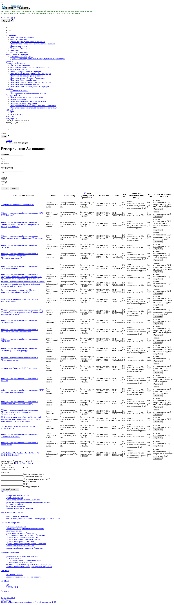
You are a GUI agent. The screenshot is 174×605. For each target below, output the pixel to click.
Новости (9, 61)
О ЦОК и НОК (12, 587)
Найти (4, 136)
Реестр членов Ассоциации (17, 54)
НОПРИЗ (9, 89)
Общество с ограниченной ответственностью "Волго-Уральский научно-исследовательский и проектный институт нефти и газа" (23, 312)
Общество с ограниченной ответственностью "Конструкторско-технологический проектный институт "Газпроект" (20, 224)
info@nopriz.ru (11, 118)
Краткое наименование (32, 477)
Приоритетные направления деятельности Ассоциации (32, 44)
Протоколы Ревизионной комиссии (24, 84)
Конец (30, 463)
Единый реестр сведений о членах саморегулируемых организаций (37, 59)
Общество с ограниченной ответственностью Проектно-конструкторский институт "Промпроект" (22, 237)
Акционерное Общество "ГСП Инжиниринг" (19, 368)
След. (24, 463)
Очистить (5, 489)
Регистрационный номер (33, 474)
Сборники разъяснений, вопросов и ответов (28, 93)
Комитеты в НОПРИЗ (19, 91)
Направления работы (18, 46)
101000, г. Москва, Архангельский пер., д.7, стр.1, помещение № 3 (28, 602)
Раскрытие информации (15, 63)
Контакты (10, 116)
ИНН (25, 484)
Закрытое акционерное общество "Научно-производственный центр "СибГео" (18, 291)
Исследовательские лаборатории (23, 104)
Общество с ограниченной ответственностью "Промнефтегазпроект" (19, 267)
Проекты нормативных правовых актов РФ (28, 101)
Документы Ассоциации (20, 65)
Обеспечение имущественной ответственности (29, 67)
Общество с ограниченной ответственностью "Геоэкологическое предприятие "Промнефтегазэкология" (19, 256)
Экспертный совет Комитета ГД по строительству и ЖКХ (33, 108)
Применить (14, 489)
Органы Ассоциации (18, 40)
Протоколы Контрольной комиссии (24, 80)
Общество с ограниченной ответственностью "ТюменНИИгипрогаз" (19, 435)
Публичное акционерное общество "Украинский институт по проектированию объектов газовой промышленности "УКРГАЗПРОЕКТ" (21, 419)
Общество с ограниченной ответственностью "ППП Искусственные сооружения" (22, 391)
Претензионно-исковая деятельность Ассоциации (30, 74)
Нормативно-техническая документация (26, 97)
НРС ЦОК (10, 110)
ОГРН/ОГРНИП (30, 482)
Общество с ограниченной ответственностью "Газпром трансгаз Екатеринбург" (19, 349)
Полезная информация (15, 95)
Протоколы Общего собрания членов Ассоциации (30, 82)
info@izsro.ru (6, 600)
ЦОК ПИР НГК (16, 114)
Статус (26, 467)
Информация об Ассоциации (22, 37)
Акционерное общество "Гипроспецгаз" (17, 205)
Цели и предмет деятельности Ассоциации (27, 42)
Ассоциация (11, 35)
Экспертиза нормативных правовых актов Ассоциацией (33, 106)
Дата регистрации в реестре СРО (36, 479)
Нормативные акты (18, 99)
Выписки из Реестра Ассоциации (19, 508)
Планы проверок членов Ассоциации (25, 72)
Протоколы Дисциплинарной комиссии (26, 76)
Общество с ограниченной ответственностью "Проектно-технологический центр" (19, 331)
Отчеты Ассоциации (18, 69)
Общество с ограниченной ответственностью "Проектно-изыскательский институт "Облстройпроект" (19, 412)
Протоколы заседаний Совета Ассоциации (27, 78)
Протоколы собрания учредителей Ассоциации (29, 86)
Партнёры (14, 50)
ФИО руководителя (31, 487)
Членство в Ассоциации (20, 48)
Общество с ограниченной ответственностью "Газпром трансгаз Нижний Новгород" (19, 403)
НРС (12, 112)
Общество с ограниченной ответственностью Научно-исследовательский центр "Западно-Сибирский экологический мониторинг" (23, 284)
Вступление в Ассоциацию (17, 52)
